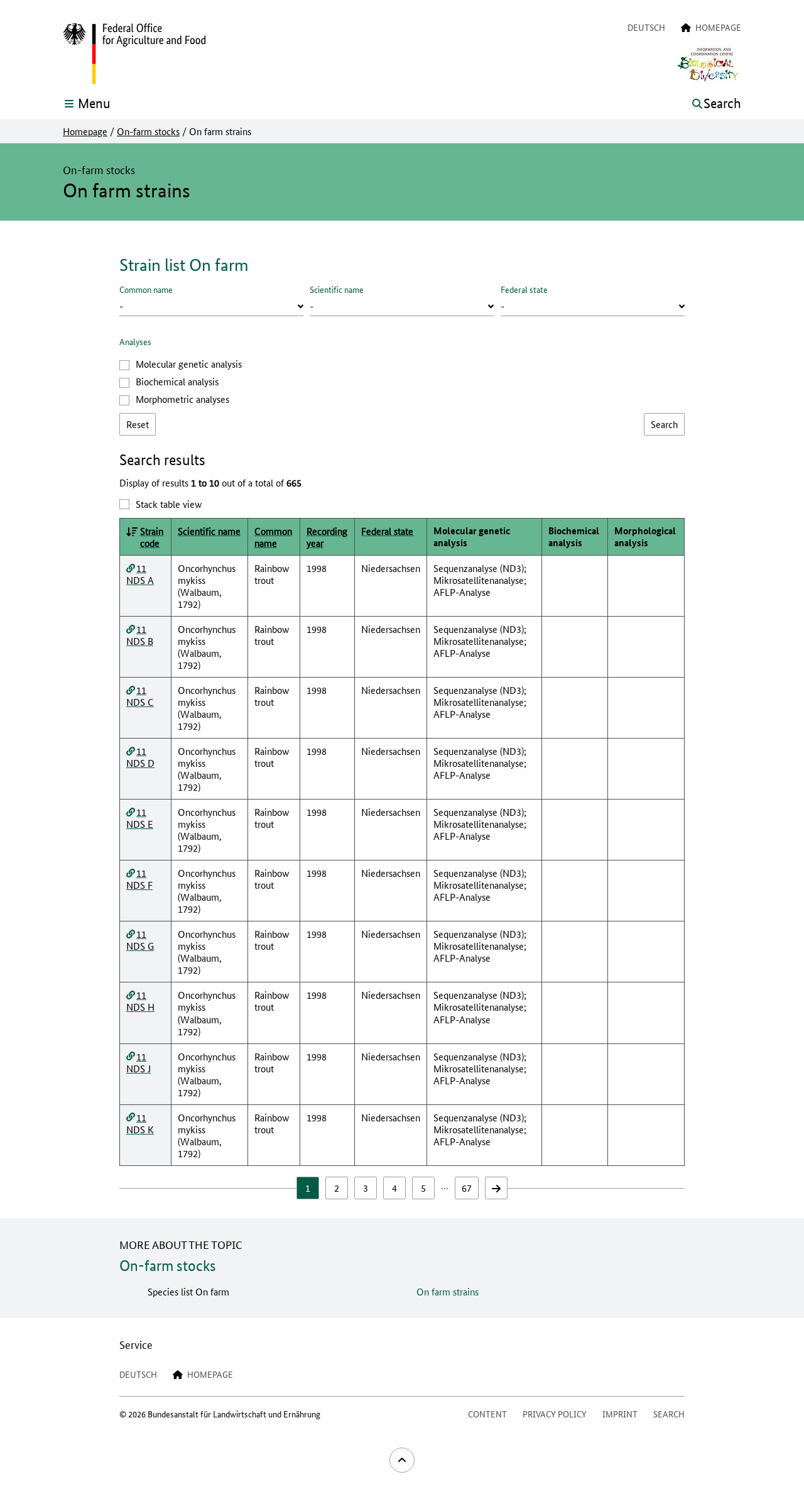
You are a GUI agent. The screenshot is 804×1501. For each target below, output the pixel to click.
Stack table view (169, 503)
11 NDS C (140, 695)
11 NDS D (140, 756)
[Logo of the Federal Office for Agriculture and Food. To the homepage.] (134, 54)
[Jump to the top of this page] (402, 1460)
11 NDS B (139, 634)
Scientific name (337, 289)
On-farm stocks (148, 131)
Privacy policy (555, 1413)
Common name (146, 289)
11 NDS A (140, 573)
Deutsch (646, 27)
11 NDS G (140, 939)
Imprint (620, 1413)
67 (467, 1187)
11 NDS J (138, 1062)
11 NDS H (140, 1000)
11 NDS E (139, 817)
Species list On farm (188, 1291)
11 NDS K (140, 1123)
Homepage (85, 131)
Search (669, 1413)
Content (487, 1413)
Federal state (524, 289)
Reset (137, 424)
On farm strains (447, 1291)
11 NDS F (139, 878)
